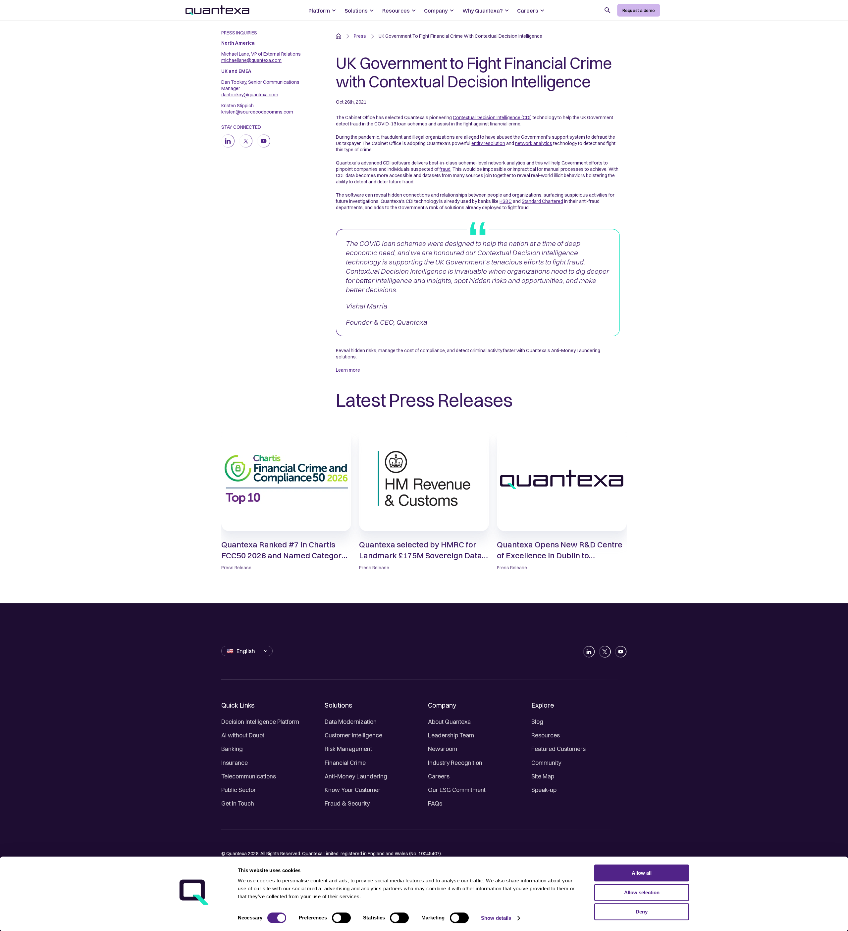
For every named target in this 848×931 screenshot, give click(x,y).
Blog (537, 721)
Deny (642, 911)
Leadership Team (451, 735)
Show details (496, 918)
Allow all (642, 873)
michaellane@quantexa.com (251, 60)
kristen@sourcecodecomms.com (257, 112)
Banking (232, 749)
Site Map (542, 776)
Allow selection (642, 892)
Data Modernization (351, 721)
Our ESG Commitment (457, 790)
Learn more (348, 370)
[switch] (341, 917)
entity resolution (488, 143)
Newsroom (442, 749)
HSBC (506, 201)
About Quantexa (449, 721)
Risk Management (348, 749)
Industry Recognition (455, 763)
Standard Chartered (542, 201)
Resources (545, 735)
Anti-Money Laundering (356, 776)
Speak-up (543, 790)
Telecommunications (248, 776)
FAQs (435, 803)
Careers (439, 776)
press (360, 36)
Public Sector (238, 790)
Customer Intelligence (353, 735)
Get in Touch (237, 803)
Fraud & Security (347, 803)
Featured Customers (558, 749)
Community (546, 763)
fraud (445, 169)
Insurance (234, 763)
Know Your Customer (353, 790)
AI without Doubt (242, 735)
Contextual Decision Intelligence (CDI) (492, 117)
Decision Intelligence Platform (260, 721)
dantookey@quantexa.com (249, 95)
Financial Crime (345, 763)
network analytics (533, 143)
